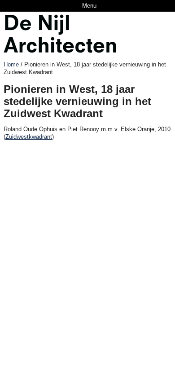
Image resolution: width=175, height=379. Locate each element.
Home (11, 64)
